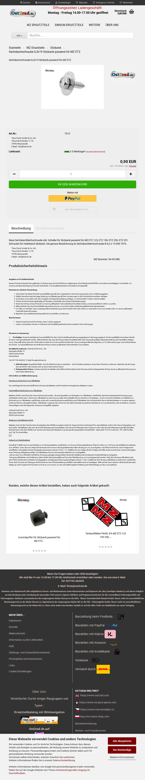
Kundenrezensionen (50, 228)
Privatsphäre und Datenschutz (25, 658)
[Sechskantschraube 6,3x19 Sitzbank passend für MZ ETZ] (72, 86)
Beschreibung (21, 228)
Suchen (26, 2)
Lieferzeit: (15, 151)
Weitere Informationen (122, 757)
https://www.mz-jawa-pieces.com (97, 702)
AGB (11, 646)
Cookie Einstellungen (20, 671)
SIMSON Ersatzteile (69, 25)
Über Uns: (39, 691)
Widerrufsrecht (17, 633)
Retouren (83, 2)
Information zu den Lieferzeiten (26, 639)
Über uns (112, 25)
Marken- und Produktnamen (90, 730)
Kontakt (13, 627)
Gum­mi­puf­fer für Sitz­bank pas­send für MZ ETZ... (39, 539)
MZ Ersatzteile (38, 25)
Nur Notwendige (122, 749)
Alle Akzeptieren (122, 741)
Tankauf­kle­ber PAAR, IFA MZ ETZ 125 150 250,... (105, 535)
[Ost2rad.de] (23, 13)
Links (12, 665)
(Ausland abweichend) (95, 152)
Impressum (15, 620)
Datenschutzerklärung (64, 760)
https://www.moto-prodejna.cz (97, 709)
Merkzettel (127, 2)
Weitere (94, 25)
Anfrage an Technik (104, 2)
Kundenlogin (64, 2)
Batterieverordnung (86, 723)
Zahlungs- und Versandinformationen (29, 652)
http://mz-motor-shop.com (94, 716)
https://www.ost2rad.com (94, 695)
